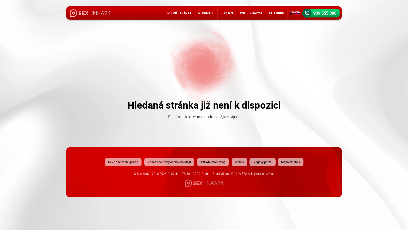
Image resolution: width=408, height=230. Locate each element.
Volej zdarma (251, 13)
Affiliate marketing (212, 162)
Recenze (227, 13)
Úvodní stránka (178, 13)
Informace (205, 13)
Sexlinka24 (144, 173)
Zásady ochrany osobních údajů (169, 162)
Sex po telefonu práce (123, 162)
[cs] (292, 13)
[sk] (297, 13)
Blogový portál (262, 162)
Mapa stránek (290, 162)
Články (239, 162)
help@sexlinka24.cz (261, 173)
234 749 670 (238, 173)
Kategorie (276, 13)
